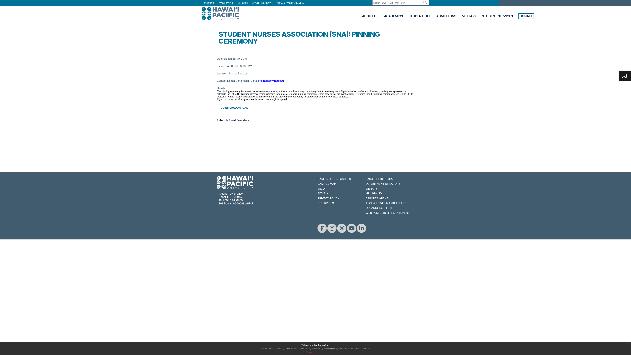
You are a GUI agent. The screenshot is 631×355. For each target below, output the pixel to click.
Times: (221, 66)
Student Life (420, 16)
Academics (393, 16)
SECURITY (324, 188)
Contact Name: (226, 80)
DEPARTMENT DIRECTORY (383, 183)
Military (469, 16)
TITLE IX (322, 193)
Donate (526, 16)
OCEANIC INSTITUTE (379, 208)
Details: (221, 88)
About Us (370, 16)
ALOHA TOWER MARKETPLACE (386, 203)
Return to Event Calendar (232, 120)
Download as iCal (234, 107)
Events (209, 3)
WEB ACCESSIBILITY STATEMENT (388, 212)
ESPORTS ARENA (377, 198)
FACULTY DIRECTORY (380, 179)
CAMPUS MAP (326, 183)
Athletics (225, 3)
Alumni (242, 3)
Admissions (446, 16)
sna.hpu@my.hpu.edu (271, 80)
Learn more (321, 352)
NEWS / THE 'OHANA (290, 3)
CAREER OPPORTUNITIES (334, 179)
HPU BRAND (374, 193)
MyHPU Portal (262, 3)
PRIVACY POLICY (328, 198)
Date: (220, 58)
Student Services (497, 16)
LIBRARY (371, 188)
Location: (222, 73)
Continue (309, 352)
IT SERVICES (325, 203)
